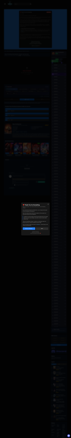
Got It (42, 228)
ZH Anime (38, 224)
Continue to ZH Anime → (29, 228)
